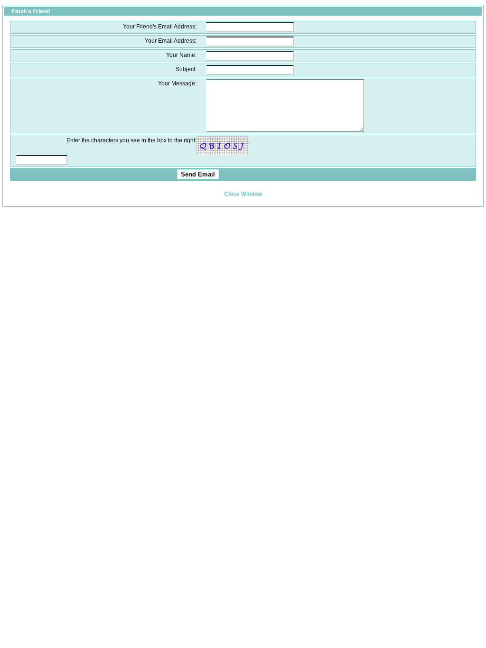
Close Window (243, 194)
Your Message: (177, 83)
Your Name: (181, 55)
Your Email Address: (170, 40)
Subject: (186, 69)
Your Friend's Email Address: (159, 26)
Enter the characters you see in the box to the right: (131, 140)
